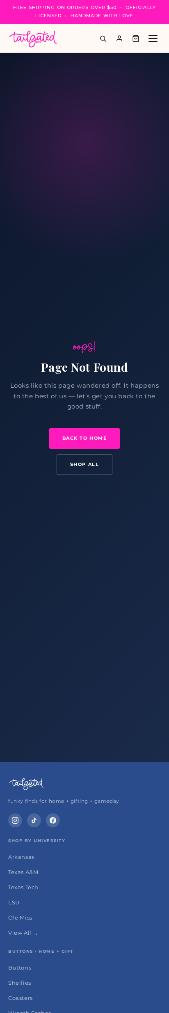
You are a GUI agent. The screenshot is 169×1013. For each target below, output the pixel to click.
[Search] (103, 38)
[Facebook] (53, 820)
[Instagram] (15, 820)
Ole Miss (20, 917)
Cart (136, 38)
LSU (14, 902)
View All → (23, 932)
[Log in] (119, 38)
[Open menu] (153, 38)
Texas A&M (23, 872)
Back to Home (84, 438)
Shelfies (19, 982)
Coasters (20, 998)
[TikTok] (34, 820)
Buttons (19, 967)
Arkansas (21, 857)
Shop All (84, 464)
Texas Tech (23, 887)
